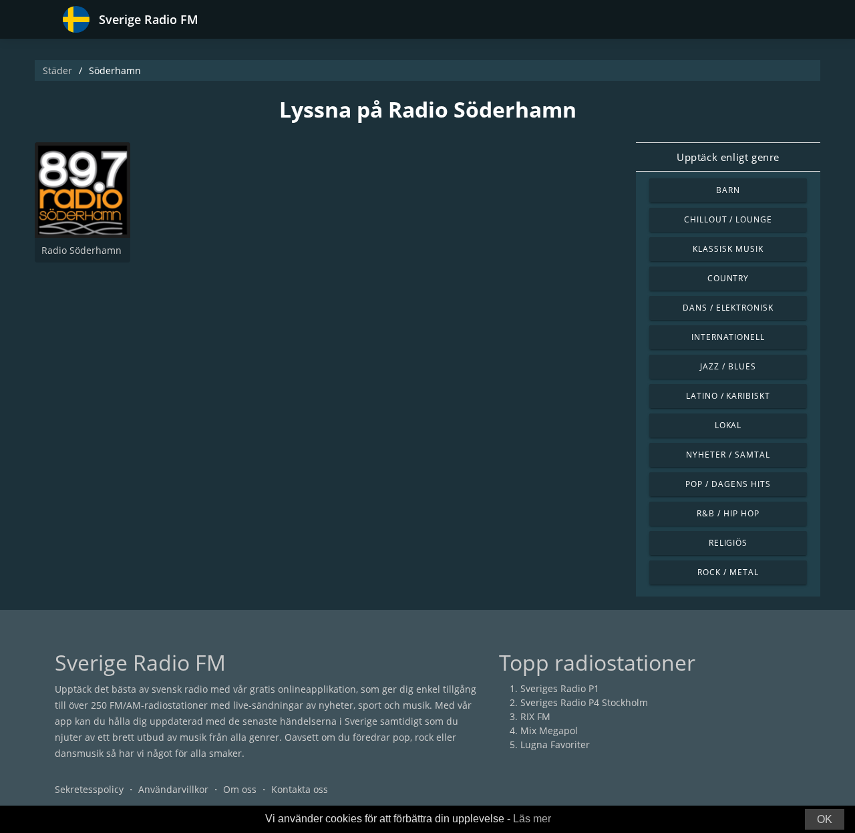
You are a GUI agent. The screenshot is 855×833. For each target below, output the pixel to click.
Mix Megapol (549, 730)
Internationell (728, 337)
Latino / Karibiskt (728, 395)
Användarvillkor (173, 789)
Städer (57, 70)
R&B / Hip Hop (728, 513)
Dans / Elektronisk (728, 307)
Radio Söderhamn (81, 250)
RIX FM (535, 716)
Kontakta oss (299, 789)
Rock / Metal (728, 572)
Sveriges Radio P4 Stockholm (584, 702)
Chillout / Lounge (728, 219)
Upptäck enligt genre (728, 157)
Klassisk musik (728, 249)
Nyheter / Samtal (728, 454)
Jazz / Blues (728, 366)
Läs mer (532, 818)
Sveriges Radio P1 (559, 688)
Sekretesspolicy (89, 789)
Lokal (728, 425)
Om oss (239, 789)
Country (728, 278)
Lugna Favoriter (555, 744)
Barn (728, 190)
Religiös (728, 542)
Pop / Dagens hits (727, 484)
